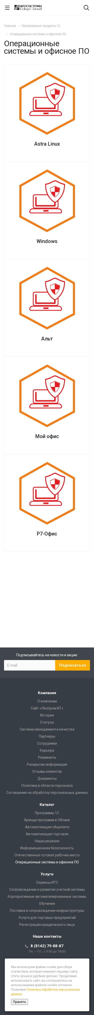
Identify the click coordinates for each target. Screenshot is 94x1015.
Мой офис (47, 436)
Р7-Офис (47, 534)
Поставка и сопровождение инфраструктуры (47, 911)
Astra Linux (47, 144)
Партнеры (47, 736)
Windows (47, 241)
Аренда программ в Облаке (47, 820)
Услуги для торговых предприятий (47, 918)
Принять (19, 1002)
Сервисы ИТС (47, 882)
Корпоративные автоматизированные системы (47, 896)
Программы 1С (47, 813)
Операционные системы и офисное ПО (47, 862)
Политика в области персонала (47, 786)
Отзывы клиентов (47, 771)
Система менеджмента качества (47, 729)
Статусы (47, 722)
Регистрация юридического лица (47, 925)
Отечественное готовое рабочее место (47, 855)
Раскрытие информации (47, 764)
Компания (47, 693)
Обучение (47, 904)
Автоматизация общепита (47, 827)
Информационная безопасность (47, 848)
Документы (47, 779)
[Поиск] (86, 8)
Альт (47, 339)
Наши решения (47, 841)
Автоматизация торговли (47, 834)
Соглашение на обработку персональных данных (47, 793)
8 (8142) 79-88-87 (47, 946)
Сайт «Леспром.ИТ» (47, 708)
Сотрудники (47, 743)
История (47, 715)
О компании (47, 701)
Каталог (47, 804)
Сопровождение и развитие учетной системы (47, 889)
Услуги (47, 874)
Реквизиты (47, 757)
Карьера (47, 750)
